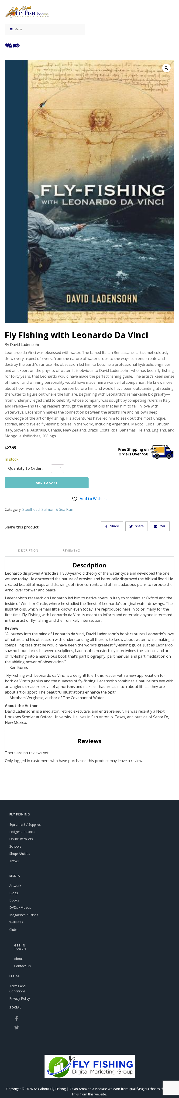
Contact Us (22, 966)
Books (14, 900)
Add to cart (47, 483)
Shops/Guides (19, 853)
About (18, 958)
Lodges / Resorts (22, 831)
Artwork (15, 885)
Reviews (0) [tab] (71, 550)
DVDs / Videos (20, 907)
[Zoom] (166, 68)
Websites (16, 922)
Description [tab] (28, 550)
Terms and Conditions (17, 988)
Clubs (13, 929)
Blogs (13, 893)
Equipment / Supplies (25, 824)
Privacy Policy (19, 998)
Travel (14, 861)
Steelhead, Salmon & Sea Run (47, 509)
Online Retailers (21, 839)
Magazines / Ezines (23, 915)
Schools (15, 846)
